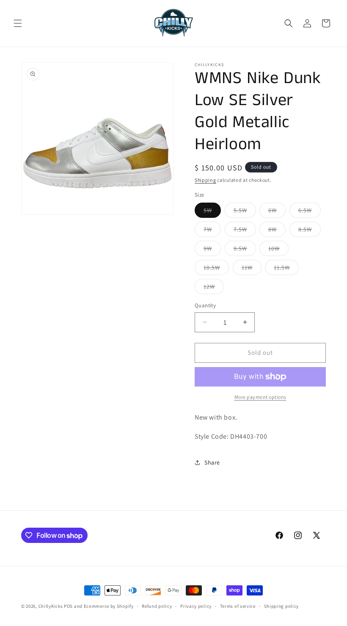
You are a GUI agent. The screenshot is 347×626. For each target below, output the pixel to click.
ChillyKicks (51, 606)
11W (252, 269)
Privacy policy (196, 606)
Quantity (205, 305)
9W (212, 250)
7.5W (245, 231)
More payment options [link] (260, 397)
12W (214, 288)
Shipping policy (281, 606)
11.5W (286, 269)
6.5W (309, 212)
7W (212, 231)
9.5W (245, 250)
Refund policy (157, 606)
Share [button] (212, 462)
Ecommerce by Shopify (109, 606)
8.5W (309, 231)
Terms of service (238, 606)
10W (278, 250)
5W (212, 212)
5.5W (245, 212)
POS (68, 606)
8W (277, 231)
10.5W (216, 269)
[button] (17, 23)
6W (277, 212)
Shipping (205, 180)
